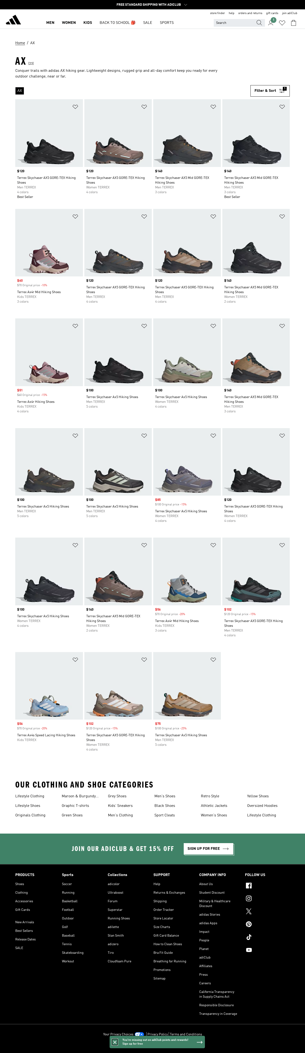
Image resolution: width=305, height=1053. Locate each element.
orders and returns (250, 13)
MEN (50, 23)
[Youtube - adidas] (267, 950)
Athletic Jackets (214, 806)
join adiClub (289, 13)
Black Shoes (164, 806)
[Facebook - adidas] (267, 886)
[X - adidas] (267, 912)
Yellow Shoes (258, 796)
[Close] (115, 1042)
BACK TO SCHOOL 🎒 (118, 23)
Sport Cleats (164, 815)
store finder (217, 13)
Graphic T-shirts (75, 806)
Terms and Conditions (186, 1034)
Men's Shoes (164, 796)
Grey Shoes (117, 796)
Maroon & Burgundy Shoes (79, 796)
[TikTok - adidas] (267, 937)
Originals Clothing (30, 815)
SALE (147, 23)
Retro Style (210, 796)
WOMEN (69, 23)
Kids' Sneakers (120, 806)
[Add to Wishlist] (75, 107)
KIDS (87, 23)
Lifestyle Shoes (27, 806)
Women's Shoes (214, 815)
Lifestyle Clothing (29, 796)
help (231, 13)
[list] (132, 91)
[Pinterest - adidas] (267, 924)
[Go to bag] (293, 23)
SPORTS (167, 23)
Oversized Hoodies (262, 806)
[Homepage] (13, 20)
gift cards (272, 13)
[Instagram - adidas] (267, 899)
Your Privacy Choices (118, 1034)
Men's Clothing (120, 815)
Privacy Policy (157, 1034)
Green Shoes (72, 815)
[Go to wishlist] (282, 23)
